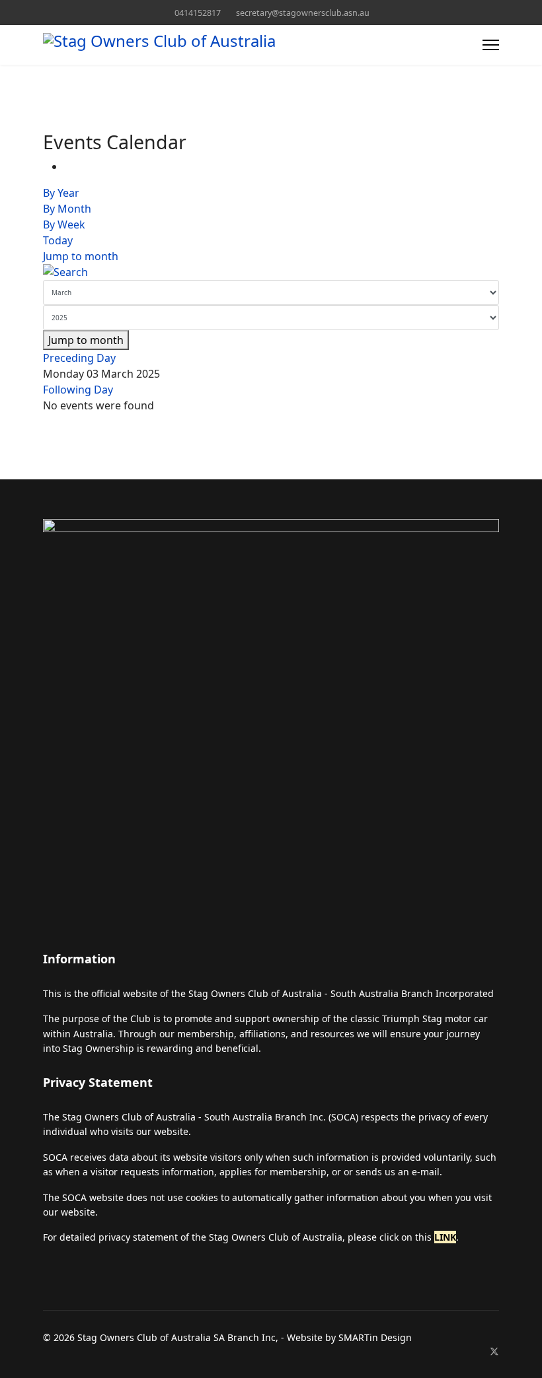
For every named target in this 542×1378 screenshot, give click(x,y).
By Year (61, 193)
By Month (67, 208)
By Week (64, 224)
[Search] (271, 272)
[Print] (68, 166)
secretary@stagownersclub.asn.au (302, 12)
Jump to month (80, 256)
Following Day (78, 389)
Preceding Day (79, 358)
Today (58, 240)
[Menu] (491, 45)
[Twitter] (494, 1351)
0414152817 (197, 12)
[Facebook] (473, 1351)
